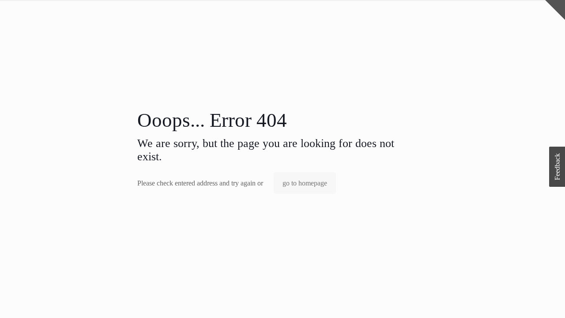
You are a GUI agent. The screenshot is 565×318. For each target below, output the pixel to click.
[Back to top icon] (522, 300)
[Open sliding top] (555, 10)
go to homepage (304, 183)
